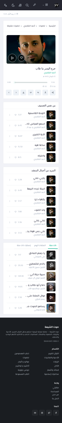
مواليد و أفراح (23, 361)
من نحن (55, 394)
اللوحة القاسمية (36, 113)
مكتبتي (56, 387)
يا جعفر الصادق (37, 253)
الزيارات (56, 361)
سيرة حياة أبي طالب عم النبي (36, 275)
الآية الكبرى (39, 135)
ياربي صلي (39, 178)
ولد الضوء (39, 210)
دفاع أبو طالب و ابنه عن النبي (35, 285)
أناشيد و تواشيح (22, 366)
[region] (31, 281)
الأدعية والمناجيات (51, 357)
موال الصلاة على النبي (35, 296)
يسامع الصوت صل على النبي (35, 307)
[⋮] (9, 115)
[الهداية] (9, 92)
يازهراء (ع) (39, 200)
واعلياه (41, 156)
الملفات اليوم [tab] (40, 245)
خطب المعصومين (21, 353)
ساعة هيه (40, 145)
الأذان (56, 366)
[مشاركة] (52, 92)
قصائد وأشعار (53, 370)
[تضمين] (31, 92)
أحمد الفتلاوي (29, 26)
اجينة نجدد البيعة (36, 189)
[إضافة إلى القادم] (38, 92)
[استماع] (12, 58)
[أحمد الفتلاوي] (45, 92)
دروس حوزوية (23, 370)
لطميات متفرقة (13, 26)
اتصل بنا (55, 398)
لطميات (42, 26)
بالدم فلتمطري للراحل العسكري (35, 264)
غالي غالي (39, 221)
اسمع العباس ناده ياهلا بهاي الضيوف (35, 124)
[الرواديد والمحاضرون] (34, 5)
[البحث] (27, 5)
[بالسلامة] (16, 92)
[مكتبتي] (20, 5)
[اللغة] (5, 5)
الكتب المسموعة (22, 374)
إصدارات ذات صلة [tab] (24, 245)
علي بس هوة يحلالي (35, 231)
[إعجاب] (21, 57)
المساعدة (55, 391)
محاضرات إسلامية (51, 374)
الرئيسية (52, 26)
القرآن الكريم (53, 353)
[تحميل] (23, 92)
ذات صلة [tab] (52, 245)
